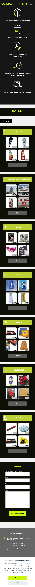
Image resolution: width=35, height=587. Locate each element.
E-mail (7, 477)
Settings (17, 582)
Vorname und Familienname (13, 471)
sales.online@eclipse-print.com (19, 549)
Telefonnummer (10, 484)
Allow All (17, 578)
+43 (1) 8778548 (18, 543)
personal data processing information (16, 568)
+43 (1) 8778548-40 (19, 545)
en (23, 4)
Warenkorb (19, 4)
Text (6, 490)
